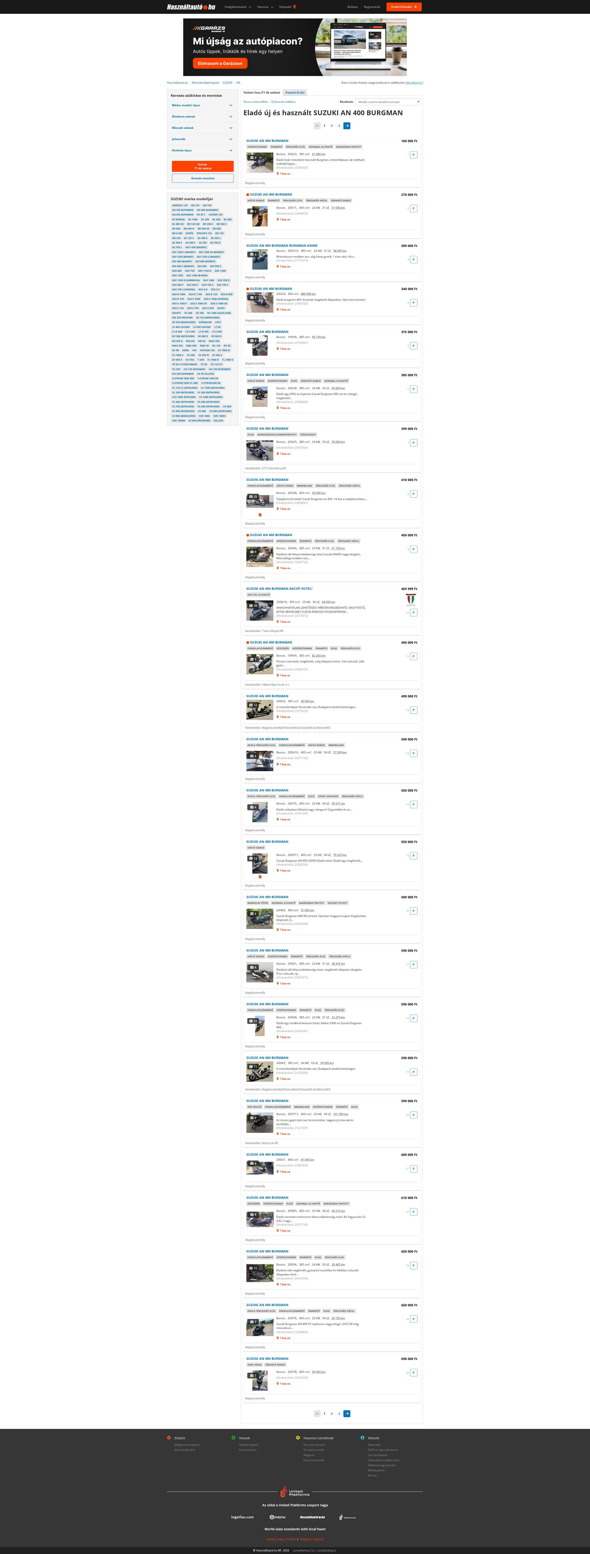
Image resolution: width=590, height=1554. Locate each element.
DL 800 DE (178, 224)
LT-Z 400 (217, 331)
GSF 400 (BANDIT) (182, 261)
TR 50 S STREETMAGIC (184, 364)
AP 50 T (201, 214)
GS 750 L (177, 247)
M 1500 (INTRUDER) (183, 336)
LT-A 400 (177, 331)
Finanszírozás (248, 1450)
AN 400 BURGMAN (207, 210)
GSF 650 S (215, 266)
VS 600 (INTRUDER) (208, 401)
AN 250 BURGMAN (182, 210)
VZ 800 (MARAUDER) (183, 415)
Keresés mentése (203, 178)
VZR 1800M (178, 420)
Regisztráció (372, 7)
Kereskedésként (184, 1450)
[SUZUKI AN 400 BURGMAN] (260, 163)
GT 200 (188, 312)
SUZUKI (227, 83)
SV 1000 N (224, 350)
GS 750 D (215, 242)
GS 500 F (190, 242)
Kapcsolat (374, 1445)
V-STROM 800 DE (211, 383)
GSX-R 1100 (195, 294)
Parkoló (295, 92)
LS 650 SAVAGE (202, 327)
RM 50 (201, 341)
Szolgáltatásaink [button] (236, 7)
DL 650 (216, 219)
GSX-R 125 (211, 294)
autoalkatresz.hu (304, 1550)
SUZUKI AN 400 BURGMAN (267, 140)
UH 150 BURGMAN (219, 369)
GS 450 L (216, 238)
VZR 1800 (204, 415)
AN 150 (207, 205)
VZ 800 (202, 411)
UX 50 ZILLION (205, 373)
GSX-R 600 (227, 294)
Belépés (353, 7)
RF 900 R (216, 336)
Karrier (372, 1475)
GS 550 (203, 242)
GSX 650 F (192, 284)
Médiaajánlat (376, 1470)
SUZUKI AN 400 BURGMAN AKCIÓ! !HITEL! (279, 588)
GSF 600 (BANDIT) (205, 261)
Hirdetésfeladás (401, 7)
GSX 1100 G (204, 270)
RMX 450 (191, 345)
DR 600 (176, 228)
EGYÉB (189, 233)
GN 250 (176, 238)
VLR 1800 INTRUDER (184, 397)
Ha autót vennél (314, 1450)
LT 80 (217, 327)
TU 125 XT (216, 364)
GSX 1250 (177, 275)
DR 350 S (208, 224)
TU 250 (176, 369)
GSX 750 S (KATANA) (183, 289)
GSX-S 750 (193, 308)
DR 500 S (222, 224)
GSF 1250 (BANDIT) (182, 256)
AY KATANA (178, 219)
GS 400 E (202, 238)
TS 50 (204, 364)
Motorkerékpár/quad (205, 83)
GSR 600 (177, 270)
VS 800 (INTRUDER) (208, 406)
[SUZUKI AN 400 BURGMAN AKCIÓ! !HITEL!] (260, 610)
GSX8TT (176, 312)
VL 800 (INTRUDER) (208, 392)
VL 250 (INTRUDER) (183, 392)
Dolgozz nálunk (312, 1539)
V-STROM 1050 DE (208, 378)
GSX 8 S (215, 289)
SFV (194, 350)
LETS (218, 322)
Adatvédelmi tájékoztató (383, 1460)
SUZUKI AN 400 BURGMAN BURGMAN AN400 (281, 245)
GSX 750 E (207, 284)
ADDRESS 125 (180, 205)
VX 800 (227, 406)
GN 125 (219, 233)
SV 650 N (203, 355)
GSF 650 (202, 266)
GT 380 (200, 312)
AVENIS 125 (215, 214)
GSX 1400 (208, 280)
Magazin (309, 1455)
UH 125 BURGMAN (194, 369)
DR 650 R (189, 228)
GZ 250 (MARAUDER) (183, 322)
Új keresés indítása (283, 102)
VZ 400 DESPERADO (183, 411)
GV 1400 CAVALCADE (219, 312)
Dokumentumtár (314, 1460)
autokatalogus (327, 1550)
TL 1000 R (213, 359)
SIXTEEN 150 (207, 350)
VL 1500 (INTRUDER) (212, 387)
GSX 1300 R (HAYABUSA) (186, 280)
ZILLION (218, 420)
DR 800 (217, 228)
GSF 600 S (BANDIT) (183, 266)
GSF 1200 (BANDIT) (196, 247)
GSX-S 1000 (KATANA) (216, 298)
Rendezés (346, 102)
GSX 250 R (224, 280)
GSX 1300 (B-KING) (196, 275)
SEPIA (185, 350)
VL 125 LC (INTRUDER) (185, 387)
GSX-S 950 (208, 308)
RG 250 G (177, 341)
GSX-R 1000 (178, 294)
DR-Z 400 (177, 233)
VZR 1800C (219, 415)
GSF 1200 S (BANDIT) (183, 252)
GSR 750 (190, 270)
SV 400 (191, 355)
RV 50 (227, 345)
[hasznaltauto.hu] (190, 7)
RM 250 (190, 341)
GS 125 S (189, 238)
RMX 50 (204, 345)
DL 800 (228, 219)
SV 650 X (177, 359)
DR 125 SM (193, 224)
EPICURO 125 (204, 233)
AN (238, 83)
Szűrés (203, 166)
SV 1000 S (177, 355)
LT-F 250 (190, 331)
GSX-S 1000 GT (198, 303)
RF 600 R (203, 336)
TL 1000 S (227, 359)
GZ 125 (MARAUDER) (207, 317)
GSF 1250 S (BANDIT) (208, 256)
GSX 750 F (222, 284)
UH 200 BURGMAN (183, 373)
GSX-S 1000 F (179, 303)
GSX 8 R (202, 289)
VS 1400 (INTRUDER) (210, 397)
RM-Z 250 (214, 341)
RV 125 (216, 345)
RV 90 (175, 350)
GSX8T (221, 308)
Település (285, 7)
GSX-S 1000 (193, 298)
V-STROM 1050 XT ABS (185, 383)
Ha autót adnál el (314, 1445)
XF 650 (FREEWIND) (199, 420)
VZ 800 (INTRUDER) (220, 411)
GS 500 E (177, 242)
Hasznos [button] (263, 7)
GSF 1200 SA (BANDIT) (211, 252)
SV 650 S (217, 355)
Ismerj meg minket (281, 1539)
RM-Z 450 (177, 345)
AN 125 (195, 205)
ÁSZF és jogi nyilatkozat (383, 1450)
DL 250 (205, 219)
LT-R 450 (204, 331)
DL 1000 (193, 219)
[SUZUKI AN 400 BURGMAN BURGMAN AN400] (260, 259)
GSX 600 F (177, 284)
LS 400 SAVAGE (181, 327)
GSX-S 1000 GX (219, 303)
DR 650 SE (203, 228)
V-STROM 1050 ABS (183, 378)
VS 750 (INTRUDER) (183, 406)
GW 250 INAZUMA (182, 317)
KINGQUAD (205, 322)
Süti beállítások (377, 1455)
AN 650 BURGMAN (182, 214)
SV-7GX (190, 359)
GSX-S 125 (178, 308)
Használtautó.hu (177, 83)
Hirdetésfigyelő (249, 1445)
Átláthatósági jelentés (382, 1465)
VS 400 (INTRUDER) (183, 401)
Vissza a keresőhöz (255, 102)
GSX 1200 (220, 270)
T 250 (201, 359)
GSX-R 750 (178, 298)
